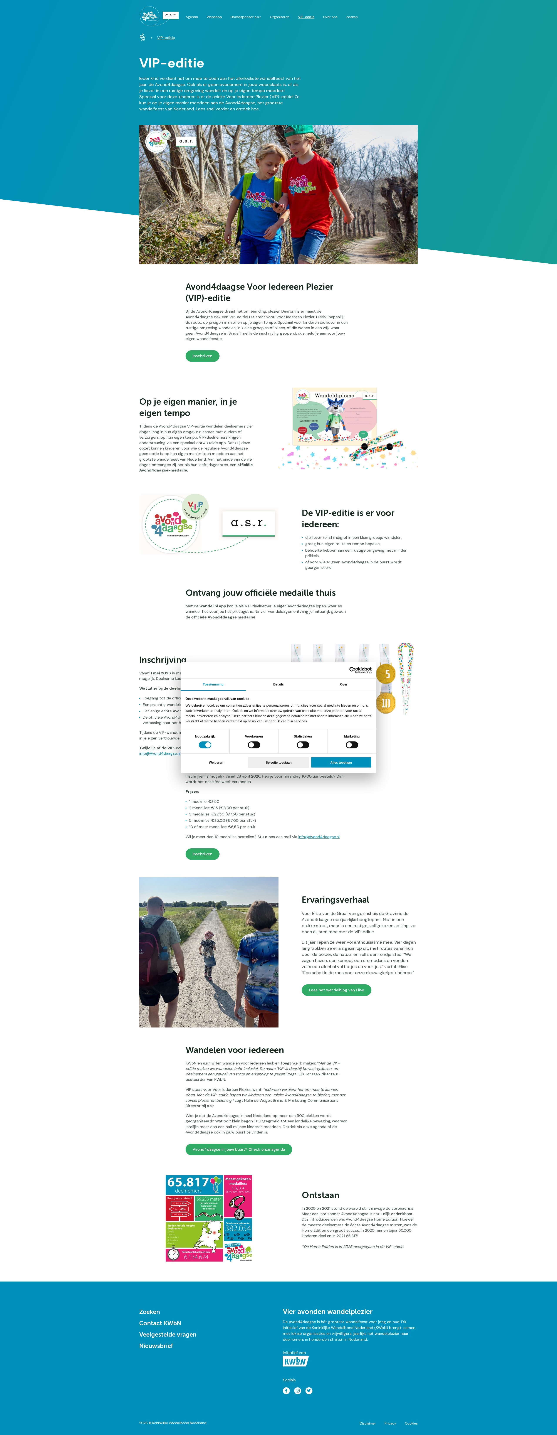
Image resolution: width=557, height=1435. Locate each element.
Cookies (411, 1423)
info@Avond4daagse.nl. (160, 753)
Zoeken (149, 1312)
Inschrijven (202, 356)
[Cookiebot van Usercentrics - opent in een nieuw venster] (353, 670)
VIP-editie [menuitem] (306, 17)
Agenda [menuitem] (192, 17)
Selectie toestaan (279, 762)
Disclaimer (368, 1423)
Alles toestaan (341, 762)
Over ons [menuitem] (330, 17)
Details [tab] (278, 684)
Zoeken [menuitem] (352, 17)
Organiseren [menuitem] (279, 17)
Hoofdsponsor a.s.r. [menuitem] (246, 17)
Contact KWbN (160, 1323)
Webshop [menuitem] (214, 17)
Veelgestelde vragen (167, 1335)
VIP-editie (166, 37)
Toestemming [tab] (213, 684)
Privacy (390, 1423)
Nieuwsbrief (156, 1346)
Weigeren (216, 762)
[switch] (254, 744)
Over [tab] (343, 684)
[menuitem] (162, 16)
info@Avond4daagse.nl (319, 836)
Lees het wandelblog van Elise (336, 990)
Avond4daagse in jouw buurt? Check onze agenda (239, 1149)
